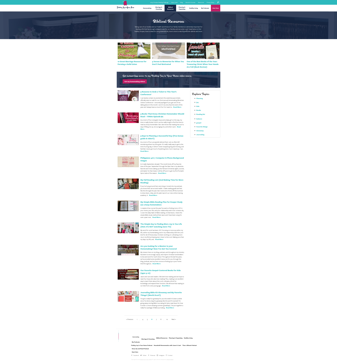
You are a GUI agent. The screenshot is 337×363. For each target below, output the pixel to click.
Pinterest (152, 355)
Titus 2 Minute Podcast (189, 345)
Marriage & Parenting (158, 8)
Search (218, 2)
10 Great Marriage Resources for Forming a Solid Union (132, 62)
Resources (201, 2)
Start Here (215, 8)
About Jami (174, 2)
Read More (177, 107)
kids (197, 106)
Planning (199, 98)
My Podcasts (205, 8)
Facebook (136, 355)
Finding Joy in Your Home (146, 359)
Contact (170, 355)
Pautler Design (170, 359)
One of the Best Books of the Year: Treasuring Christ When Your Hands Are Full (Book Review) (203, 64)
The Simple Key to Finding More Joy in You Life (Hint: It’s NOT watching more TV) (161, 225)
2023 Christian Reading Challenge (159, 2)
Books (198, 110)
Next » (174, 319)
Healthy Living (193, 8)
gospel (198, 123)
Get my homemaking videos (134, 81)
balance (199, 119)
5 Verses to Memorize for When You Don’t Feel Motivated (168, 62)
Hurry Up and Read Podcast (140, 349)
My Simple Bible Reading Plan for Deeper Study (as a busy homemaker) (161, 203)
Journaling (200, 134)
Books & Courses (190, 2)
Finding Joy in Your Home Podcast (141, 345)
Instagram (161, 355)
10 (167, 319)
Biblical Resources (170, 8)
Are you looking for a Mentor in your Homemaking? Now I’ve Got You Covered (158, 247)
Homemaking (147, 8)
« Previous (129, 319)
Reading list (200, 114)
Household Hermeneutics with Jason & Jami (167, 345)
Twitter (145, 355)
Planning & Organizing (182, 8)
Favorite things (202, 127)
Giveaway (200, 130)
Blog (181, 2)
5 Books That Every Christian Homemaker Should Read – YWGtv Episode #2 (162, 115)
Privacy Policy (210, 2)
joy (197, 102)
